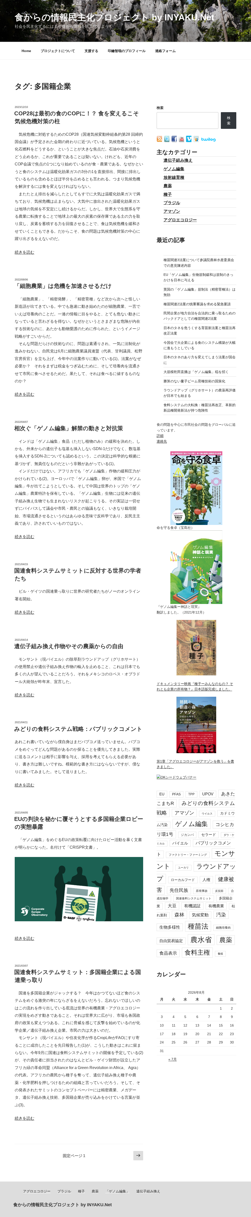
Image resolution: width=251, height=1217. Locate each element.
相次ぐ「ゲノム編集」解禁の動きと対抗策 (68, 428)
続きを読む (24, 252)
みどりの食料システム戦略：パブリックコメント (78, 729)
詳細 (160, 436)
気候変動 (200, 915)
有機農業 (216, 906)
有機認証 (192, 906)
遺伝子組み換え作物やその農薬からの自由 (68, 646)
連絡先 (162, 441)
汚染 (221, 914)
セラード (208, 835)
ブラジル (171, 203)
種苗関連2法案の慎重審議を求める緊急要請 (197, 304)
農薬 (167, 186)
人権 (206, 879)
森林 (179, 914)
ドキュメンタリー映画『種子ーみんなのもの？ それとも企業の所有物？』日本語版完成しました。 (195, 686)
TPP (191, 794)
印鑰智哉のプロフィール (127, 51)
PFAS (176, 794)
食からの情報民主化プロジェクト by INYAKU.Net (114, 17)
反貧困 (219, 890)
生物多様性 (169, 927)
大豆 (172, 905)
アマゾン (171, 211)
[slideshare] (196, 141)
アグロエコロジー (180, 220)
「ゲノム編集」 (117, 1191)
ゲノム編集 (173, 169)
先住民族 (179, 890)
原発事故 (202, 891)
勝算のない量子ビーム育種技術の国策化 (194, 381)
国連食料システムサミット (193, 898)
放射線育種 (173, 177)
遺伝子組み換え (178, 160)
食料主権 (197, 952)
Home (26, 51)
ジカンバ (187, 835)
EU (161, 794)
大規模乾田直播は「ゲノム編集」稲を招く (196, 372)
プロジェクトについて (58, 51)
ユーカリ (183, 867)
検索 (160, 108)
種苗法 (198, 926)
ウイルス (207, 813)
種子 (167, 194)
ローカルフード (183, 880)
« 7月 (172, 1059)
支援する (91, 51)
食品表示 (168, 953)
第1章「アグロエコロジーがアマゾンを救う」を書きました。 (195, 764)
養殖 (220, 953)
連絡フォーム (165, 51)
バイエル (180, 843)
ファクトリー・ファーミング (188, 854)
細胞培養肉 (223, 927)
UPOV (207, 794)
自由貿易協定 (171, 941)
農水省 (201, 940)
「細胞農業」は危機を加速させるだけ (63, 286)
